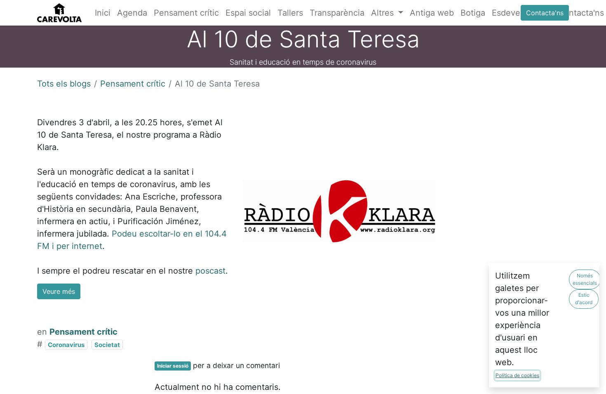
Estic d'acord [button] (583, 298)
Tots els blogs (64, 84)
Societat (107, 345)
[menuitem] (103, 12)
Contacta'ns (545, 13)
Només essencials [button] (585, 279)
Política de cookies (517, 375)
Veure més (58, 291)
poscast (210, 271)
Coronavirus (66, 345)
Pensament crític (132, 84)
